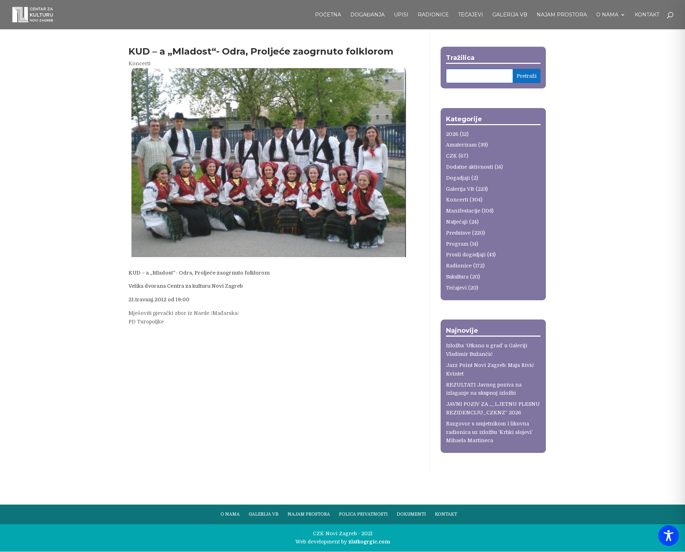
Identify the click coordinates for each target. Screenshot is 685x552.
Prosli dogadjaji (466, 254)
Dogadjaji (458, 178)
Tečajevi (470, 15)
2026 (452, 134)
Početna (328, 15)
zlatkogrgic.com (369, 542)
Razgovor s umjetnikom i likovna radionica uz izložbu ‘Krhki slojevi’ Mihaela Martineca (489, 432)
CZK (451, 156)
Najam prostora (562, 15)
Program (457, 244)
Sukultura (457, 277)
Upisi (401, 15)
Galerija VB (509, 15)
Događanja (367, 15)
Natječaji (457, 222)
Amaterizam (461, 145)
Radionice (433, 15)
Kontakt (647, 15)
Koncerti (139, 63)
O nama (607, 15)
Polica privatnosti (363, 514)
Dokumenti (411, 514)
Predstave (458, 233)
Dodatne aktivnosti (469, 167)
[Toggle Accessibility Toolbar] (669, 536)
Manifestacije (463, 211)
